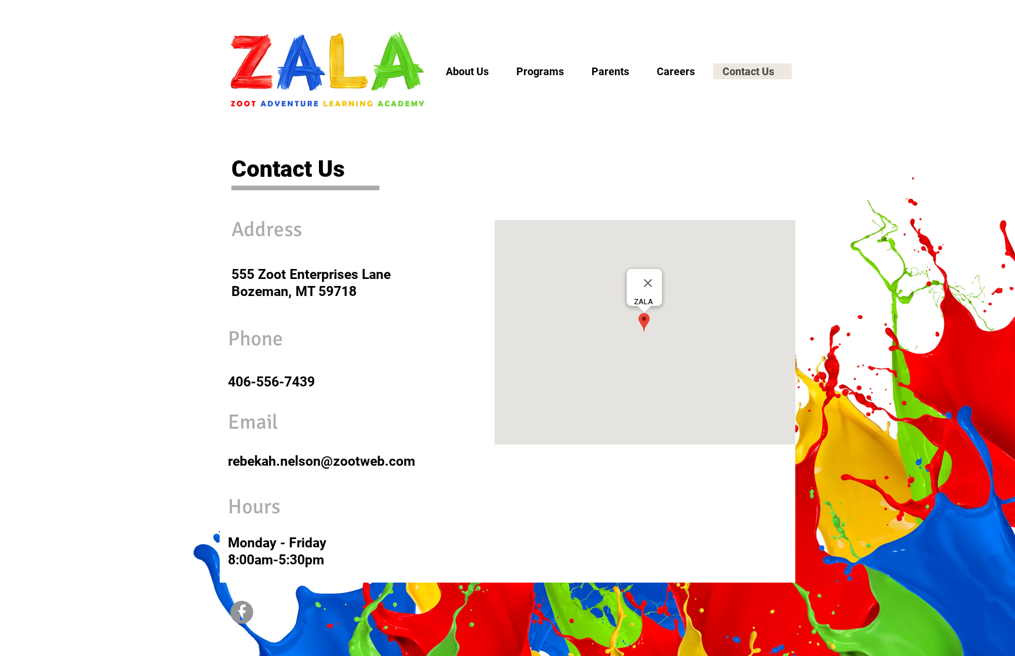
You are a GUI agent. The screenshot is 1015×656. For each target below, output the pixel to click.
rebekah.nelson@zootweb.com (321, 461)
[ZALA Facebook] (241, 612)
